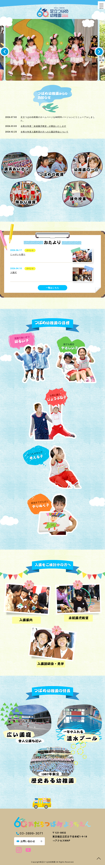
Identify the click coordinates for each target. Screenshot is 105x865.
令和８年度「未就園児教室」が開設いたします (43, 126)
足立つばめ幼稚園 (48, 862)
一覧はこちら (52, 287)
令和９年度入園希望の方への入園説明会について (44, 132)
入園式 (13, 272)
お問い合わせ (27, 841)
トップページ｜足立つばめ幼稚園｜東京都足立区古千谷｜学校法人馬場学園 (52, 9)
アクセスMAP (62, 840)
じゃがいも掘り (17, 254)
